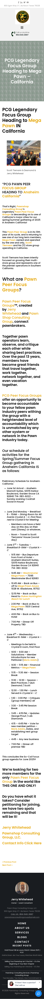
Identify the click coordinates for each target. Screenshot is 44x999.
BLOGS (22, 937)
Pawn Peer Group (17, 231)
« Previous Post (9, 862)
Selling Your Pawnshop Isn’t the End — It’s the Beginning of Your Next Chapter (22, 962)
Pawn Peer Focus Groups (18, 213)
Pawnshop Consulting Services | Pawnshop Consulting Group (22, 974)
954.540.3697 (22, 35)
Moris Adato (30, 660)
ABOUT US (22, 928)
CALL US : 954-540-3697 (22, 914)
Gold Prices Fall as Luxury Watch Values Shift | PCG (22, 951)
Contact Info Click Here (22, 843)
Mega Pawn (9, 240)
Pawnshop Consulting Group (15, 208)
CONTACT (22, 942)
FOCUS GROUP (14, 188)
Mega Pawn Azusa (28, 586)
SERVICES (22, 932)
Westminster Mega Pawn (24, 574)
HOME (22, 923)
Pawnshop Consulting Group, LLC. (21, 835)
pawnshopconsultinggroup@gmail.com (22, 917)
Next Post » (7, 865)
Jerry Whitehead (16, 827)
